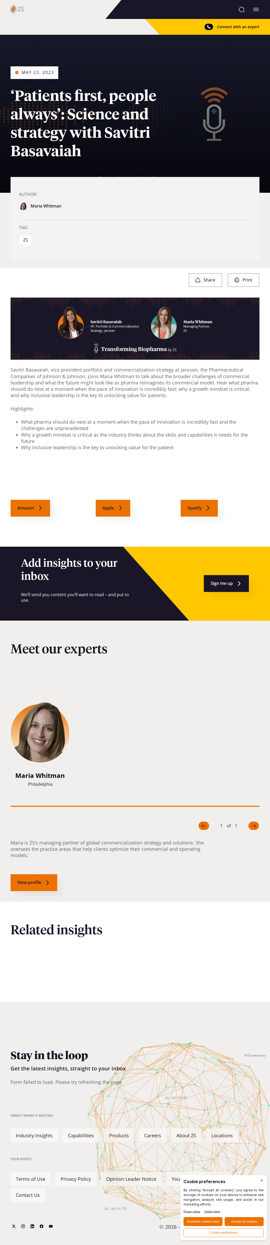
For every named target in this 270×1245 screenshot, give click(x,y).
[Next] (253, 825)
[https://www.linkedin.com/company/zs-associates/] (32, 1226)
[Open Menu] (256, 9)
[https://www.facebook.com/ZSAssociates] (41, 1226)
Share (209, 280)
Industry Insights (34, 1135)
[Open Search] (242, 9)
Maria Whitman (46, 206)
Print (247, 280)
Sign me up (222, 583)
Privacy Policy (76, 1179)
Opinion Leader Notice (131, 1179)
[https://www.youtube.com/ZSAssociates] (50, 1226)
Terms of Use (30, 1179)
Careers (152, 1135)
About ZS (186, 1135)
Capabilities (81, 1135)
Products (119, 1135)
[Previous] (204, 825)
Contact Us (28, 1195)
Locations (222, 1135)
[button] (40, 745)
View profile (29, 882)
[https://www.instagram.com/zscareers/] (23, 1226)
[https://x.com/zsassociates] (14, 1226)
